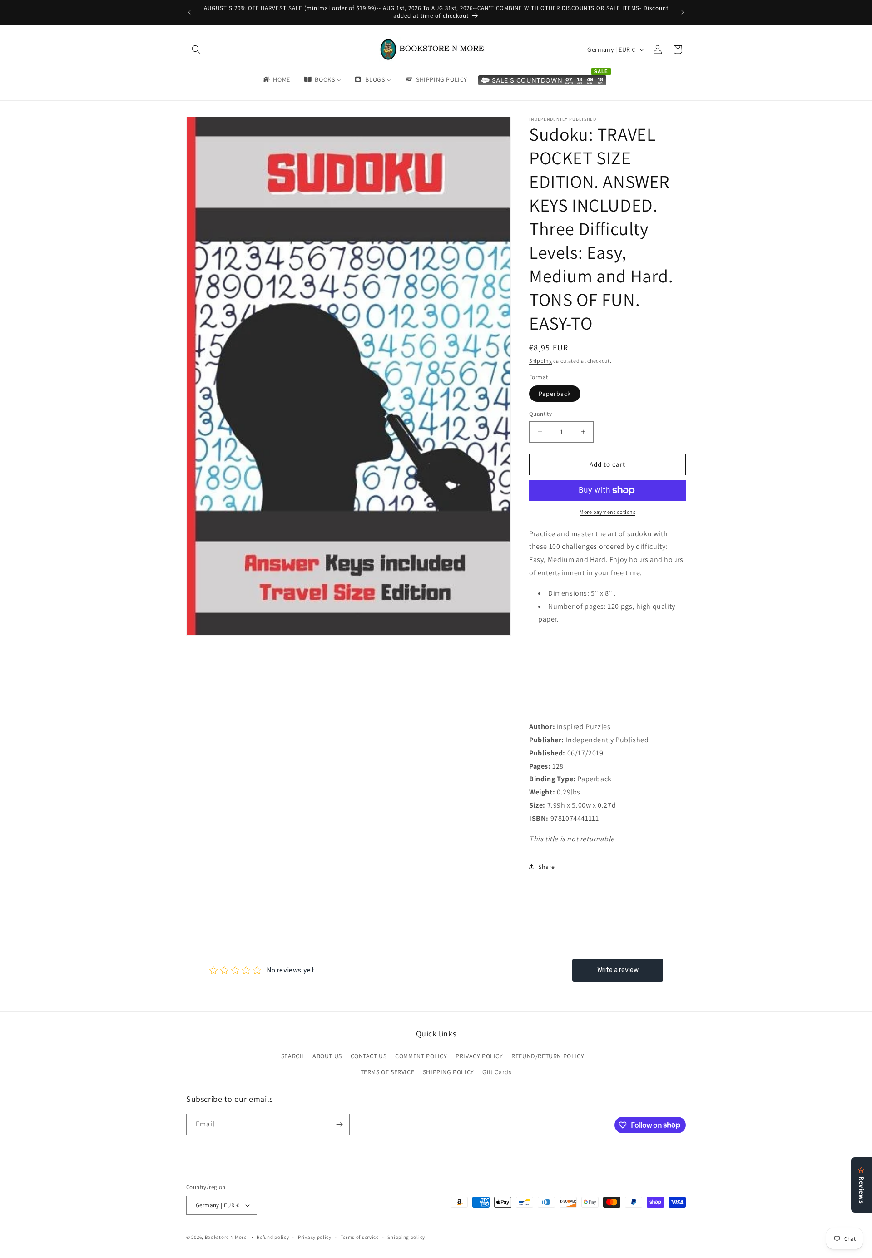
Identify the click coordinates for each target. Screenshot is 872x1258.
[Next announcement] (683, 12)
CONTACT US (369, 1056)
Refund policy (273, 1237)
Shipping (540, 360)
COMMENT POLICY (421, 1056)
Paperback (555, 394)
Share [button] (546, 867)
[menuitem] (276, 79)
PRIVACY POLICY (479, 1056)
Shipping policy (406, 1237)
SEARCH (292, 1056)
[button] (196, 49)
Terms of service (360, 1237)
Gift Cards (496, 1072)
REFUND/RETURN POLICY (547, 1056)
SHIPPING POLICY (448, 1072)
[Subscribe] (339, 1124)
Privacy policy (315, 1237)
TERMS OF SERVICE (388, 1072)
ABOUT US (327, 1056)
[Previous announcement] (189, 12)
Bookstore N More (226, 1237)
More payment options (607, 511)
